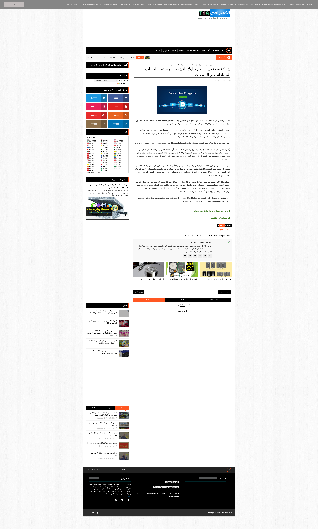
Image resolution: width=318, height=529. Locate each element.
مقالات (181, 50)
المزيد (129, 496)
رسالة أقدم (139, 292)
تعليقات (93, 408)
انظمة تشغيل (219, 50)
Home (228, 65)
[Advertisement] (131, 26)
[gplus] (116, 500)
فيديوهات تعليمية (193, 50)
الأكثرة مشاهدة (107, 408)
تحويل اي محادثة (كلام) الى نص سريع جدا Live (102, 443)
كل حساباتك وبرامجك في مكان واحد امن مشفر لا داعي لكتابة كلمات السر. (130, 57)
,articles (226, 80)
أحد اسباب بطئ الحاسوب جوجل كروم (149, 279)
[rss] (89, 513)
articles (221, 65)
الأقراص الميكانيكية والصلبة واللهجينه (183, 279)
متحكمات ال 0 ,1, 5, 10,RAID (219, 279)
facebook (214, 300)
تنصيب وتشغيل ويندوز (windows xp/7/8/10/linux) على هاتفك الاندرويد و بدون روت (102, 333)
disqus (181, 300)
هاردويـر (166, 50)
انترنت (158, 50)
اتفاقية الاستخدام (111, 470)
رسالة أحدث (224, 292)
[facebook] (128, 500)
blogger (149, 300)
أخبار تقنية (206, 50)
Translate (125, 83)
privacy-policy (94, 470)
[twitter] (122, 500)
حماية (174, 50)
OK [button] (14, 4)
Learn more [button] (72, 4)
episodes (162, 57)
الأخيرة (121, 408)
